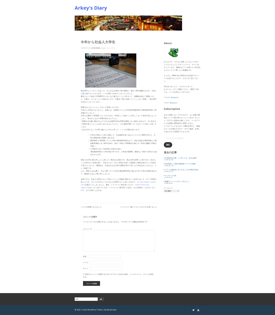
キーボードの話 (170, 175)
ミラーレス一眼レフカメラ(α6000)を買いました (138, 207)
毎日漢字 (84, 91)
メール (85, 262)
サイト (85, 268)
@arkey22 (175, 97)
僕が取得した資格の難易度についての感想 (180, 164)
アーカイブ (168, 188)
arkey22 (103, 48)
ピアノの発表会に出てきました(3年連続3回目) (182, 170)
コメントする (111, 48)
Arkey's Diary (91, 8)
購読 (168, 145)
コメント (87, 229)
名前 (84, 256)
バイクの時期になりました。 (92, 207)
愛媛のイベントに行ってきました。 (178, 181)
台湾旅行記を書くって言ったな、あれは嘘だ (181, 158)
